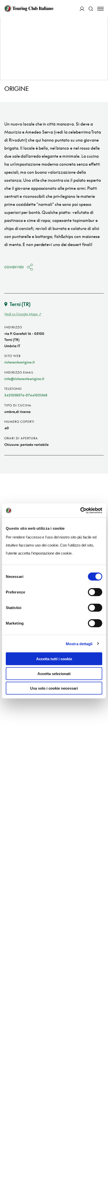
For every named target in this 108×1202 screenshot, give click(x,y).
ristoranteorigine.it (19, 362)
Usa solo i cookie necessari (54, 688)
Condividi (14, 267)
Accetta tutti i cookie (54, 659)
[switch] (95, 592)
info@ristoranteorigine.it (24, 379)
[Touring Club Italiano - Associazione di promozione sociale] (28, 8)
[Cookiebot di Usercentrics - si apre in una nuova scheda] (80, 510)
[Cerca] (90, 8)
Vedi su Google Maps (21, 314)
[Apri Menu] (100, 8)
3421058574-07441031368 (25, 395)
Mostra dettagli (79, 643)
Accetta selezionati (54, 673)
